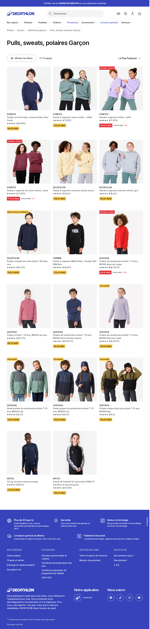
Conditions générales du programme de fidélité (54, 572)
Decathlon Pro (14, 569)
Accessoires (88, 22)
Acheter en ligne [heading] (89, 550)
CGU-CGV (47, 577)
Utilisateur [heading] (48, 550)
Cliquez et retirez (15, 560)
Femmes (28, 22)
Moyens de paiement (90, 560)
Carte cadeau (14, 555)
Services (126, 22)
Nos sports (12, 22)
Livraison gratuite (109, 22)
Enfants (57, 22)
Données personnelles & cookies (54, 557)
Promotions (73, 22)
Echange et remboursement (21, 565)
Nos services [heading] (14, 550)
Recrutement (120, 560)
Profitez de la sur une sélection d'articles (75, 3)
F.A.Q (116, 565)
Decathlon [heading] (120, 550)
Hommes (43, 22)
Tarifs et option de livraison (93, 555)
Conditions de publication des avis (57, 564)
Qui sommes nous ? (124, 555)
